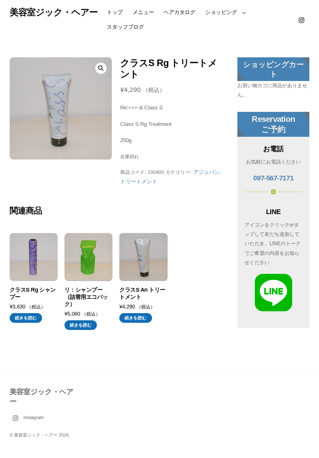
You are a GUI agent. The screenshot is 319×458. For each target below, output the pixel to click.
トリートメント (138, 181)
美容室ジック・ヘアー (36, 435)
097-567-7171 (273, 178)
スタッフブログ (125, 27)
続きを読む (26, 317)
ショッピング (221, 12)
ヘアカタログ (179, 12)
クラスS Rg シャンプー (33, 293)
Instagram (33, 417)
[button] (101, 68)
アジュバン (206, 172)
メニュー (143, 12)
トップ (115, 12)
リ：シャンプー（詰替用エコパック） (86, 297)
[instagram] (302, 19)
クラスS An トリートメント (142, 293)
